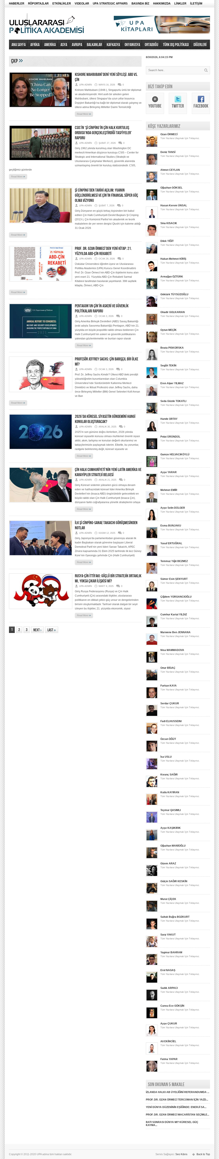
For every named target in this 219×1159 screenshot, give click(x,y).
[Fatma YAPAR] (152, 1071)
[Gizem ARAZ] (152, 875)
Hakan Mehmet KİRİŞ (173, 258)
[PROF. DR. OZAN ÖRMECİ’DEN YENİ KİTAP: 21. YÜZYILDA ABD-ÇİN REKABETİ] (40, 282)
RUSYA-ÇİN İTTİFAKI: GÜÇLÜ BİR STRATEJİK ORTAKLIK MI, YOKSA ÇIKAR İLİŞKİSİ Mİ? (108, 578)
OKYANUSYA (132, 44)
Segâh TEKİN (168, 365)
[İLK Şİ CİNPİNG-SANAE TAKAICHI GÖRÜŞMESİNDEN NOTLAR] (40, 557)
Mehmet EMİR (168, 490)
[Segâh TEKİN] (152, 377)
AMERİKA (50, 44)
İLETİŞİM (196, 3)
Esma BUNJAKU (170, 525)
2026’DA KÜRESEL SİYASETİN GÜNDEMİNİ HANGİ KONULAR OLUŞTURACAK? (105, 419)
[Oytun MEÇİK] (152, 342)
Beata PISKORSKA (172, 347)
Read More (84, 113)
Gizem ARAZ (168, 863)
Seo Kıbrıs (181, 1154)
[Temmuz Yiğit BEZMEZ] (152, 573)
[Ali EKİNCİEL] (152, 1053)
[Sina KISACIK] (152, 235)
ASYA (64, 44)
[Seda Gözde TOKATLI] (152, 413)
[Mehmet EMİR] (152, 502)
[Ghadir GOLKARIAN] (152, 324)
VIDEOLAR (82, 3)
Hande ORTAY (169, 418)
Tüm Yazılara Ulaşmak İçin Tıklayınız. (180, 138)
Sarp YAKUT (168, 934)
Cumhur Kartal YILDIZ (173, 614)
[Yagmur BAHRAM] (152, 964)
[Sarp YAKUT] (152, 946)
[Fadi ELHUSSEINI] (152, 733)
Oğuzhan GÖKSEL (171, 187)
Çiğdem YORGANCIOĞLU (176, 596)
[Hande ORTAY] (152, 431)
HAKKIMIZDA (161, 3)
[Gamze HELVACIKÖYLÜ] (152, 466)
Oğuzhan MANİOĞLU (173, 845)
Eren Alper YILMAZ (171, 383)
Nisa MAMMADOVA (172, 650)
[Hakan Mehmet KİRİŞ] (152, 271)
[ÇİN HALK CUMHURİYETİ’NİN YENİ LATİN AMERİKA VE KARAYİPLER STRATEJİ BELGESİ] (40, 503)
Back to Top (203, 1154)
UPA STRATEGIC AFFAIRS (110, 3)
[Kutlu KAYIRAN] (152, 804)
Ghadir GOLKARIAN (172, 312)
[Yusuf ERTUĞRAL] (152, 555)
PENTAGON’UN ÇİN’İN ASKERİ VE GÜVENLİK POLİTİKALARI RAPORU (102, 308)
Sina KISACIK (168, 223)
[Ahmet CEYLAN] (152, 182)
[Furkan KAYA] (152, 697)
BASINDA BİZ (140, 3)
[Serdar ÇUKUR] (152, 715)
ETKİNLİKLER (61, 3)
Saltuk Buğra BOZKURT (174, 916)
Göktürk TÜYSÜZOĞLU (174, 294)
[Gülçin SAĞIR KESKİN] (152, 893)
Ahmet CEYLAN (170, 169)
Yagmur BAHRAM (171, 952)
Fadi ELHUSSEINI (171, 721)
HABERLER (16, 3)
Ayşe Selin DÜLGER (172, 507)
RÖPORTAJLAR (38, 3)
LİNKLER (180, 3)
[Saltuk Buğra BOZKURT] (152, 929)
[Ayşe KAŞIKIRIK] (152, 840)
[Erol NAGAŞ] (152, 982)
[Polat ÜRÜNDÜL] (152, 448)
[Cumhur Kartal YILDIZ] (152, 626)
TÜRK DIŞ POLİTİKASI (176, 44)
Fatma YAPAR (169, 1059)
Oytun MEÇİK (168, 329)
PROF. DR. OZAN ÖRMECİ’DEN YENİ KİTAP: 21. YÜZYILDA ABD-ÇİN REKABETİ (103, 251)
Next (37, 630)
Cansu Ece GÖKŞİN (172, 1005)
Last (51, 630)
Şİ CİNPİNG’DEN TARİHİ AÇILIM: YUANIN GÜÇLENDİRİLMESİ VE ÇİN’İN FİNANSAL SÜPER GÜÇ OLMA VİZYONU (106, 195)
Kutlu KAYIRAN (169, 792)
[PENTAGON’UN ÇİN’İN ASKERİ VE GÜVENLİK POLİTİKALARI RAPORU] (40, 340)
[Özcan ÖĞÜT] (152, 751)
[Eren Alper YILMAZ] (152, 395)
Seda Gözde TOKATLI (173, 401)
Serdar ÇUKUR (169, 703)
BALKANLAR (94, 44)
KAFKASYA (113, 44)
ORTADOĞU (151, 44)
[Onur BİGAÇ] (152, 680)
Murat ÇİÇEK (168, 899)
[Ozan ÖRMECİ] (152, 146)
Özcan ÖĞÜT (168, 739)
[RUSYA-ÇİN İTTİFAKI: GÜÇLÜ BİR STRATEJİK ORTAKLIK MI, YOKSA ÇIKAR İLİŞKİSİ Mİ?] (40, 610)
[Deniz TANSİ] (152, 164)
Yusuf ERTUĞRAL (171, 543)
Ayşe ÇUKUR (168, 1023)
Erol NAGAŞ (167, 970)
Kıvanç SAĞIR (169, 774)
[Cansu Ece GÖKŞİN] (152, 1018)
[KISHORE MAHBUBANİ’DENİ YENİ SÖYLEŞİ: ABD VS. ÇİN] (40, 108)
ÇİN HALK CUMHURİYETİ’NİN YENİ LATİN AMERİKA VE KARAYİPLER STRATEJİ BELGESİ (108, 472)
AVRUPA (77, 44)
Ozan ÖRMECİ (169, 134)
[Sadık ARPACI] (152, 1000)
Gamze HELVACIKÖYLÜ (174, 454)
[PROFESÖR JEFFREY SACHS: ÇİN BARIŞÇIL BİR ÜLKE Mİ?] (40, 393)
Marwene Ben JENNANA (175, 632)
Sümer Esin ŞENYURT (174, 578)
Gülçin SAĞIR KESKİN (173, 881)
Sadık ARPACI (169, 988)
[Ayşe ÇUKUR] (152, 1035)
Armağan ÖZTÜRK (171, 276)
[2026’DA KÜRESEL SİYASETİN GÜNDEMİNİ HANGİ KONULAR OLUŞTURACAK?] (40, 450)
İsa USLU (166, 756)
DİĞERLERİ (200, 44)
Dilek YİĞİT (167, 241)
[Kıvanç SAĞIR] (152, 786)
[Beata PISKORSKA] (152, 359)
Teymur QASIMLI (170, 810)
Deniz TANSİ (167, 152)
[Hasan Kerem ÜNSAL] (152, 217)
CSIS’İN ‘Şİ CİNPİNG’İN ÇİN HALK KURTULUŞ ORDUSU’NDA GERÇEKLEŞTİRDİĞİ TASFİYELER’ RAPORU (103, 133)
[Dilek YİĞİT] (152, 253)
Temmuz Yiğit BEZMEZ (174, 561)
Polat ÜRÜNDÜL (170, 436)
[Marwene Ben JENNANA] (152, 644)
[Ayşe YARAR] (152, 484)
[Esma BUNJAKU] (152, 537)
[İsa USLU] (152, 769)
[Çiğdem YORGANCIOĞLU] (152, 608)
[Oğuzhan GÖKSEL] (152, 199)
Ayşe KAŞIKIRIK (170, 827)
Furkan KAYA (168, 685)
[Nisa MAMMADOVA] (152, 662)
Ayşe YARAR (168, 472)
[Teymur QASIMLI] (152, 822)
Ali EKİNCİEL (168, 1041)
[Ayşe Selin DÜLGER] (152, 520)
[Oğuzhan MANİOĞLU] (152, 857)
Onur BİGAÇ (167, 667)
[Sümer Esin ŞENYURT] (152, 591)
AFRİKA (35, 44)
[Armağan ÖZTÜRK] (152, 288)
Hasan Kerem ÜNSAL (173, 205)
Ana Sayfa (19, 44)
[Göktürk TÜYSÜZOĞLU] (152, 306)
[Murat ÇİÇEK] (152, 911)
